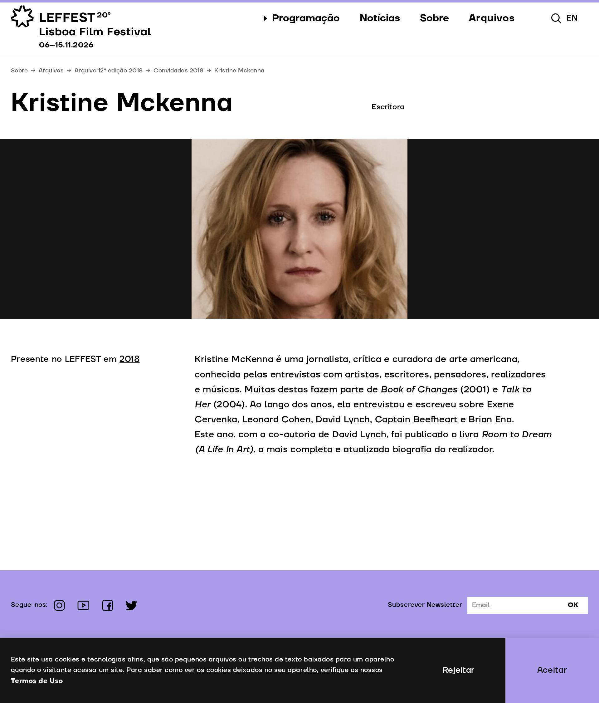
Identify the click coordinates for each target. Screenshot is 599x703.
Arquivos (51, 70)
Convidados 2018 (178, 70)
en (572, 18)
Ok (573, 605)
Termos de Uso (37, 681)
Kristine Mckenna (239, 70)
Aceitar (552, 670)
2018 (129, 359)
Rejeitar (458, 670)
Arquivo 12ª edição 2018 (109, 70)
